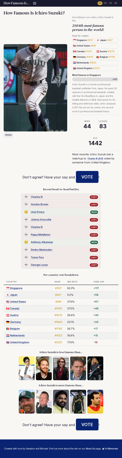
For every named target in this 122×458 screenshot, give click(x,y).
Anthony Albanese (42, 242)
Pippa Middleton (40, 234)
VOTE (87, 177)
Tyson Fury (37, 257)
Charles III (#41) (95, 158)
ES (105, 3)
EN (100, 3)
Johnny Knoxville (41, 219)
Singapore (14, 288)
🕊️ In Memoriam (110, 448)
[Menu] (34, 3)
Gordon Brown (39, 204)
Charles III (37, 196)
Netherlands (15, 335)
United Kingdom (17, 342)
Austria (12, 315)
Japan (11, 294)
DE (116, 3)
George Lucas (39, 264)
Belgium (13, 328)
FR (110, 3)
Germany (13, 322)
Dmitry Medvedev (41, 249)
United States (16, 301)
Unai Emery (37, 212)
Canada (12, 308)
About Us (90, 448)
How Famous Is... (16, 3)
